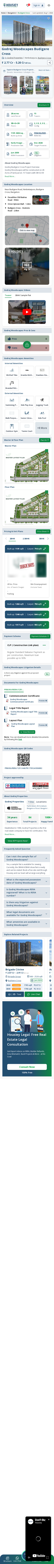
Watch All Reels (44, 70)
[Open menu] (49, 5)
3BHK (41, 538)
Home (3, 13)
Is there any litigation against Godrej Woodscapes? (22, 904)
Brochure (43, 105)
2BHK (12, 538)
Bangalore (12, 13)
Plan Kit (44, 440)
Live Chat (36, 994)
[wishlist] (48, 18)
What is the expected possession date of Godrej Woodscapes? (23, 881)
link (20, 739)
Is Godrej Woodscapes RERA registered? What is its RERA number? (21, 892)
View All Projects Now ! (18, 840)
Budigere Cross (24, 13)
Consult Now (27, 1067)
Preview (42, 701)
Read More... (10, 176)
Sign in (36, 5)
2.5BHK (26, 538)
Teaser (8, 295)
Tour (17, 994)
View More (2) (28, 732)
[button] (7, 1559)
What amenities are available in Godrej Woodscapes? (23, 923)
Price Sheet (42, 531)
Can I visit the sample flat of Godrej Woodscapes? (21, 858)
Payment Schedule (39, 636)
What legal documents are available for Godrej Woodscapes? (24, 914)
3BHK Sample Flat (23, 295)
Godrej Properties (14, 58)
